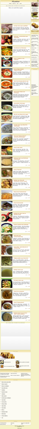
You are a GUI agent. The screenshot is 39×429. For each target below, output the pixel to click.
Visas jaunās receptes (15, 369)
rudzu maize (35, 18)
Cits (2, 417)
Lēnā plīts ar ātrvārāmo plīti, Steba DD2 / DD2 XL (34, 39)
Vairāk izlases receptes (35, 19)
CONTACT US (19, 426)
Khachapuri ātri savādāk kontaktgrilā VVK (34, 52)
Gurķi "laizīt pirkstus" (14, 373)
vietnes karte (19, 428)
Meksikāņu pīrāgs (35, 29)
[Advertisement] (16, 15)
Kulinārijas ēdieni (5, 411)
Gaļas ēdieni (4, 405)
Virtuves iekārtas (5, 415)
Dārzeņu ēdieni (4, 403)
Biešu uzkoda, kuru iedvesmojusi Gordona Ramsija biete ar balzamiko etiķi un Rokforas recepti (35, 9)
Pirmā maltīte (4, 401)
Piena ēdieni (4, 407)
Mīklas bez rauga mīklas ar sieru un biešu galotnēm (34, 45)
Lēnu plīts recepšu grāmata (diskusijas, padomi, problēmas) (34, 62)
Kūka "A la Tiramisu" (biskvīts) (15, 375)
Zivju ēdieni (4, 399)
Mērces (3, 409)
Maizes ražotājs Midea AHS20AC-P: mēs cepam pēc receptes (34, 65)
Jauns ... (21, 3)
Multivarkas (4, 413)
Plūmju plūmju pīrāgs (34, 55)
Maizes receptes (4, 384)
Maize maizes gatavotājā (6, 382)
